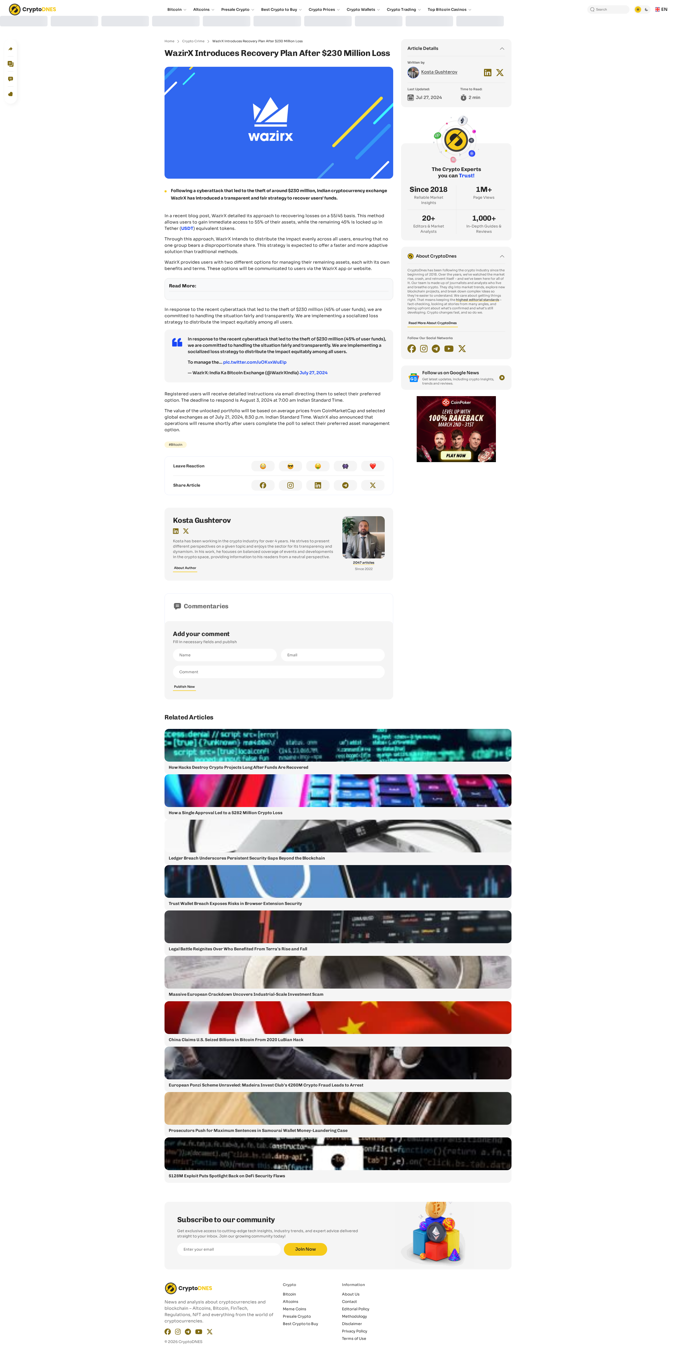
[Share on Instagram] (290, 485)
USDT (187, 228)
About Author (185, 568)
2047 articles (363, 562)
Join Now (305, 1249)
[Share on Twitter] (372, 485)
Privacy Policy (354, 1331)
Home (169, 41)
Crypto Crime (193, 41)
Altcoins (290, 1301)
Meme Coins (294, 1309)
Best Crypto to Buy (300, 1323)
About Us (351, 1294)
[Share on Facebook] (263, 485)
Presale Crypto (297, 1316)
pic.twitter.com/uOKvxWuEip (255, 362)
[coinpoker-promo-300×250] (456, 460)
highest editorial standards (477, 300)
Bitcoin (289, 1294)
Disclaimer (352, 1323)
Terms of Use (354, 1338)
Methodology (354, 1316)
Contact (349, 1301)
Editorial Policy (355, 1309)
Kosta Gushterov (202, 520)
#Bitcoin (175, 445)
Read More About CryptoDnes (433, 323)
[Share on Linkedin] (318, 485)
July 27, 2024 (313, 373)
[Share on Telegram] (345, 485)
